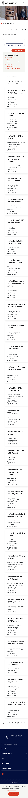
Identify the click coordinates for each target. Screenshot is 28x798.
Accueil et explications (15, 45)
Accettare (13, 794)
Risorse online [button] (5, 763)
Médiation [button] (4, 749)
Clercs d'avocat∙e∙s (11, 66)
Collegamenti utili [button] (6, 768)
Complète (9, 57)
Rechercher (19, 50)
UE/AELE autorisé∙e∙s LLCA (13, 62)
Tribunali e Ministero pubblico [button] (9, 744)
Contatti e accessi (8, 774)
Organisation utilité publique (13, 68)
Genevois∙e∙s (10, 59)
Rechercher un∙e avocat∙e (9, 34)
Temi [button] (2, 758)
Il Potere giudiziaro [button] (6, 754)
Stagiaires (9, 64)
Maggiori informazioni (11, 790)
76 (17, 83)
